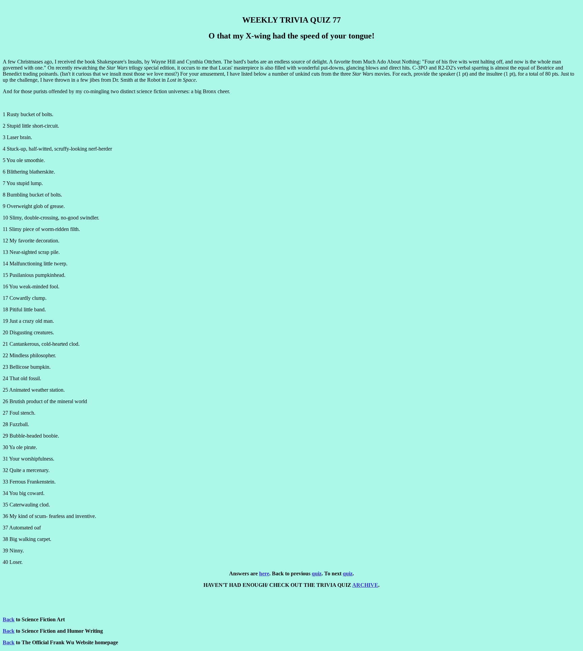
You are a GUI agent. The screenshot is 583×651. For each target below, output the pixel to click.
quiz (317, 573)
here (264, 573)
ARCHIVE (365, 585)
